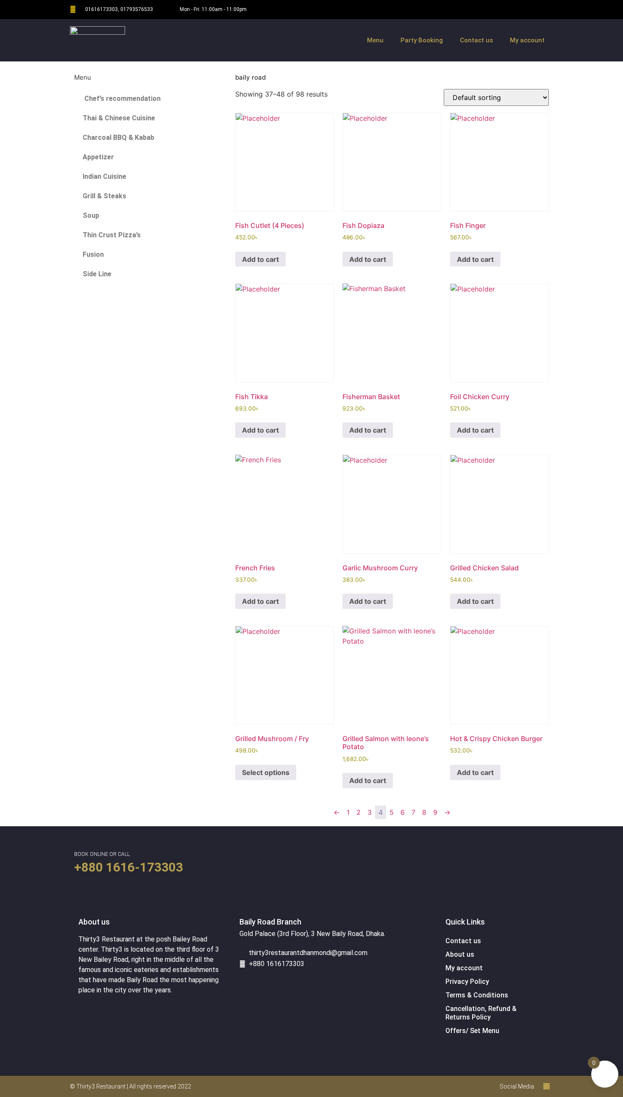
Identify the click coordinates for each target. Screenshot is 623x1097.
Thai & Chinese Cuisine (119, 118)
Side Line (97, 274)
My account (527, 40)
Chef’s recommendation (122, 98)
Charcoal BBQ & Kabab (118, 137)
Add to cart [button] (260, 259)
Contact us (476, 40)
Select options (265, 772)
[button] (82, 65)
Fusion (93, 254)
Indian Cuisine (104, 176)
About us (459, 954)
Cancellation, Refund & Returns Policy (481, 1013)
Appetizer (98, 157)
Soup (91, 215)
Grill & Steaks (104, 196)
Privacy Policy (467, 982)
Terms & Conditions (476, 995)
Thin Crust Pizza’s (112, 235)
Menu (375, 40)
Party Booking (421, 40)
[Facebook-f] (543, 9)
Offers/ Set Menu (472, 1031)
